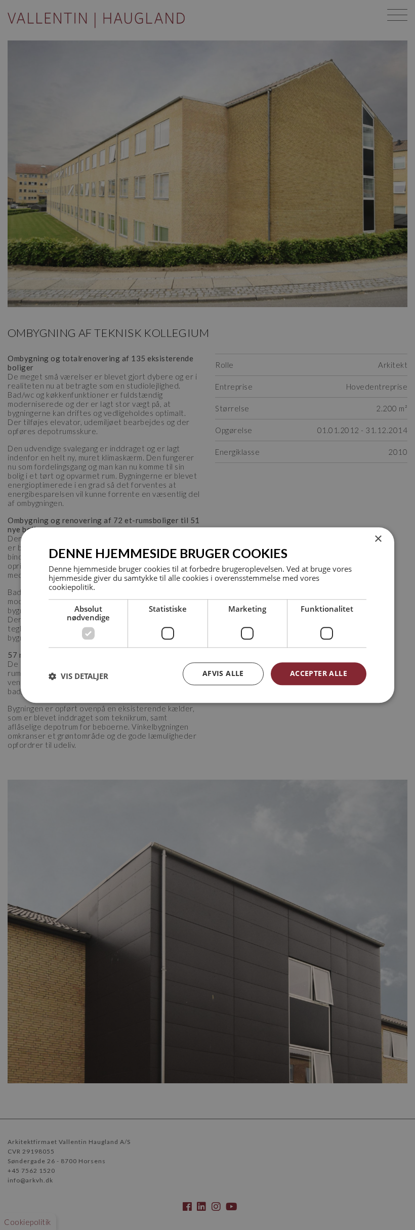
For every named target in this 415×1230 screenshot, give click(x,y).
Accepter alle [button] (318, 673)
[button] (78, 676)
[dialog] (207, 615)
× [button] (378, 539)
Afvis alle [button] (223, 673)
